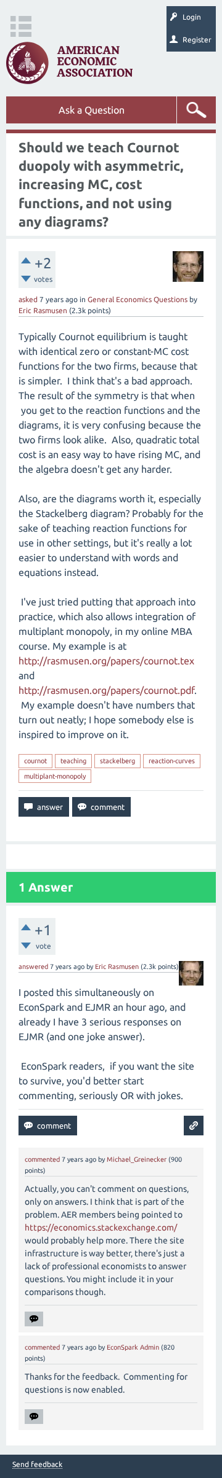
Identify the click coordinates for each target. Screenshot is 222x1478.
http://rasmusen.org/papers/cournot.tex (106, 660)
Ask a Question (92, 109)
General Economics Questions (137, 299)
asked (28, 299)
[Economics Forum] (69, 63)
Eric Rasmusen (42, 310)
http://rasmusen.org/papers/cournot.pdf (106, 690)
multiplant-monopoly (55, 776)
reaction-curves (172, 760)
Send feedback (37, 1464)
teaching (73, 760)
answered (33, 966)
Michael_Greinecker (136, 1159)
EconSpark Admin (133, 1347)
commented (42, 1159)
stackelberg (117, 760)
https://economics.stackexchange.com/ (101, 1227)
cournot (35, 760)
